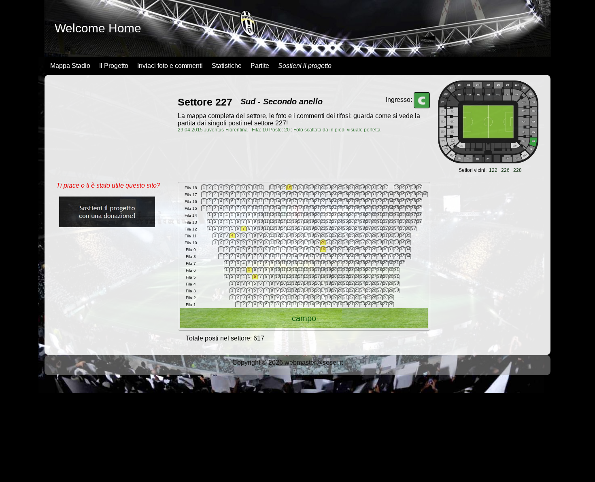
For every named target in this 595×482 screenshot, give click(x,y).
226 (505, 170)
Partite (260, 65)
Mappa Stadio (70, 65)
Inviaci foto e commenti (170, 65)
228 (517, 170)
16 (289, 187)
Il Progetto (113, 65)
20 (323, 242)
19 (323, 249)
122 (493, 170)
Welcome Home (98, 28)
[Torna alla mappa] (488, 161)
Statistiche (227, 65)
